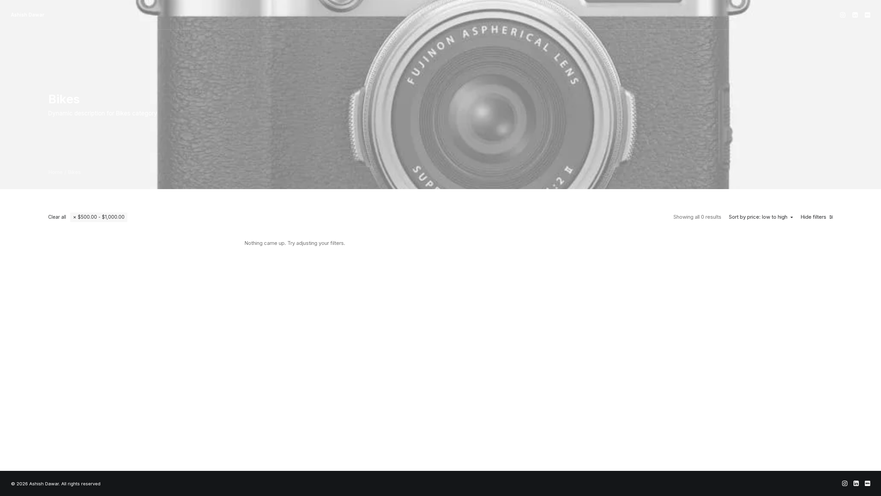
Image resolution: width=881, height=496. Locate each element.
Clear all (57, 217)
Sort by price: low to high (758, 217)
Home (55, 172)
